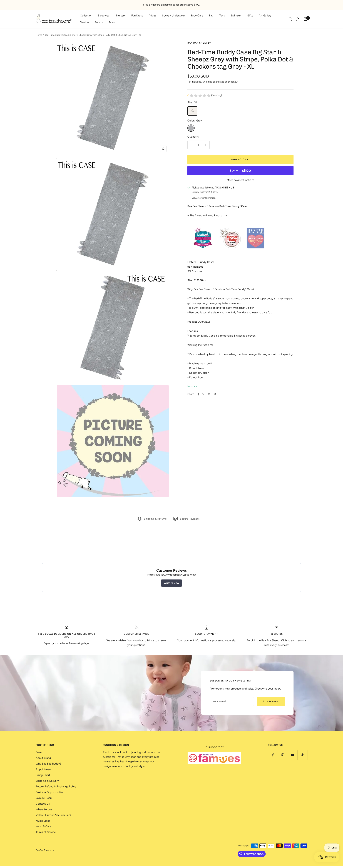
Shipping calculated (213, 81)
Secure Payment (190, 518)
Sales (111, 22)
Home (39, 35)
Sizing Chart (43, 775)
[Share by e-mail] (215, 394)
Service (84, 22)
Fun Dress (137, 15)
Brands (99, 22)
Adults (152, 15)
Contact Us (43, 803)
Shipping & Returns (155, 518)
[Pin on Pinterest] (203, 394)
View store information (203, 197)
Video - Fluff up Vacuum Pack (53, 815)
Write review (171, 582)
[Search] (290, 19)
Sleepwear (104, 15)
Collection (86, 15)
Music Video (43, 820)
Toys (222, 15)
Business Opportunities (49, 792)
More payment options (240, 180)
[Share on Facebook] (198, 394)
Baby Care (197, 15)
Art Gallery (265, 15)
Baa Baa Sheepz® (199, 42)
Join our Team (44, 798)
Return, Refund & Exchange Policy (56, 786)
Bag (211, 15)
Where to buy (44, 809)
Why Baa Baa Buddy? (48, 763)
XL (192, 110)
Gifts (250, 15)
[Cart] (305, 19)
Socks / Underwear (173, 15)
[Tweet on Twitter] (208, 394)
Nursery (121, 15)
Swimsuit (235, 15)
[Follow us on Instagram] (283, 755)
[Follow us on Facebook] (273, 755)
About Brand (43, 758)
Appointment (44, 769)
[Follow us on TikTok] (302, 755)
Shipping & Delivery (47, 780)
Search (40, 752)
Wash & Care (43, 826)
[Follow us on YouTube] (292, 755)
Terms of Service (46, 832)
